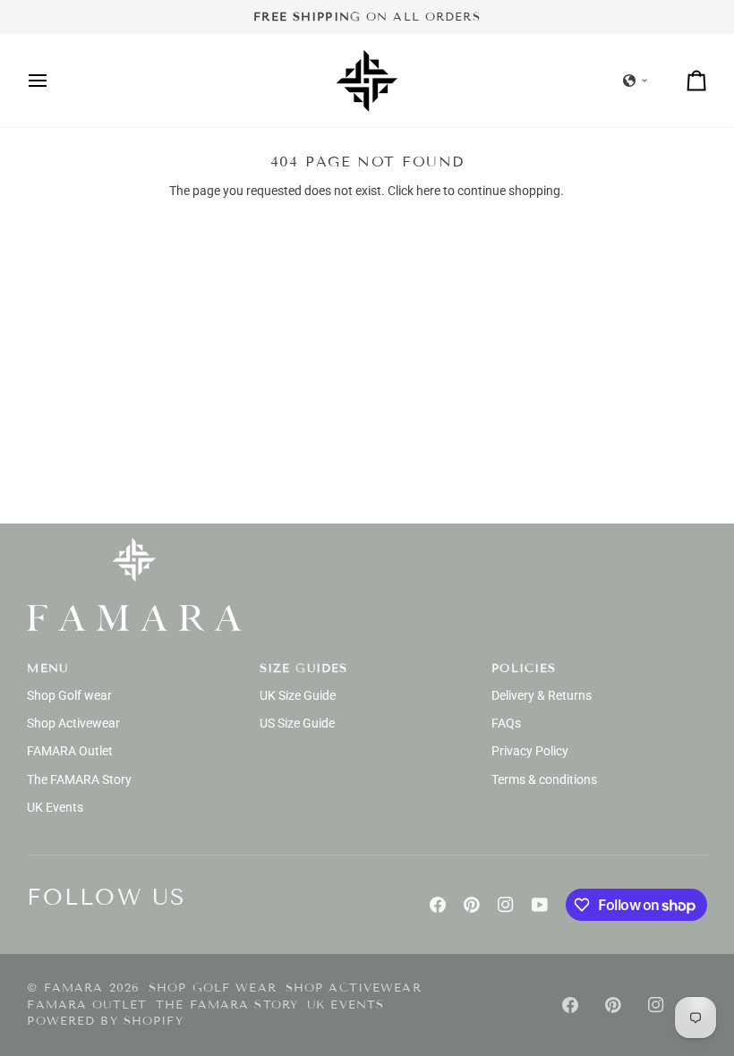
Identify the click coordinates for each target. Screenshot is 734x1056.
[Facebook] (438, 905)
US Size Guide (297, 723)
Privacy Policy (529, 751)
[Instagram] (506, 905)
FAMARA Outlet (70, 751)
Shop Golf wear (69, 695)
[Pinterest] (472, 905)
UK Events (55, 807)
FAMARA (74, 988)
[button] (635, 80)
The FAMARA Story (79, 779)
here (428, 190)
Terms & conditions (544, 779)
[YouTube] (540, 905)
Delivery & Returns (541, 695)
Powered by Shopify (105, 1021)
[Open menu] (54, 80)
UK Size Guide (298, 695)
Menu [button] (47, 668)
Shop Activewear (73, 723)
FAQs (506, 723)
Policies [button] (523, 668)
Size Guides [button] (303, 668)
